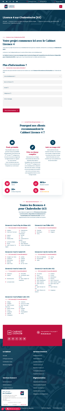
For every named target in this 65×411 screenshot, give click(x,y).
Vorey (22, 313)
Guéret (9, 275)
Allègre (9, 302)
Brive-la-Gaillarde (41, 257)
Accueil (5, 21)
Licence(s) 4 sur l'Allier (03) (44, 225)
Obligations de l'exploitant (40, 394)
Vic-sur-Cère (24, 263)
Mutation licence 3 (38, 367)
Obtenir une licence (38, 387)
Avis (41, 191)
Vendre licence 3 (38, 364)
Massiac (23, 260)
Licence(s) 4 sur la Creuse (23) (15, 269)
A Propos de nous (8, 358)
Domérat (52, 230)
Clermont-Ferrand (12, 232)
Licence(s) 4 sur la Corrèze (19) (45, 252)
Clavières (9, 258)
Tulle (51, 258)
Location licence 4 (8, 387)
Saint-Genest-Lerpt (55, 282)
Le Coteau (39, 273)
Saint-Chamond (54, 280)
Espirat (9, 235)
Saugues (23, 308)
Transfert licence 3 (38, 373)
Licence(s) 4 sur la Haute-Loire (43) (17, 297)
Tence (8, 310)
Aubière (9, 230)
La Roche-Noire (11, 242)
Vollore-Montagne (25, 245)
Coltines (23, 258)
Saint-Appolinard (41, 280)
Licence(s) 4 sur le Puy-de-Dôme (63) (18, 225)
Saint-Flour (10, 263)
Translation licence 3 (39, 370)
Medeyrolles (10, 238)
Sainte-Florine (10, 308)
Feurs (38, 275)
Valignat (52, 232)
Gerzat (22, 235)
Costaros (23, 302)
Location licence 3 (38, 361)
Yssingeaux (10, 315)
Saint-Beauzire (24, 243)
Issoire (8, 237)
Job (22, 237)
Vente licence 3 (37, 358)
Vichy (38, 233)
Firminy (52, 275)
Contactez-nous (32, 1)
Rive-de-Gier (40, 278)
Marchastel (10, 260)
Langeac (9, 303)
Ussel (38, 260)
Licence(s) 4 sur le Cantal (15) (15, 252)
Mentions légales (7, 364)
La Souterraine (10, 282)
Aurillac (22, 257)
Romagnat (23, 242)
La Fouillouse (40, 277)
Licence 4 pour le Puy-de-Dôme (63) (49, 21)
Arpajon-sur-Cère (11, 257)
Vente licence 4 (7, 384)
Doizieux (52, 273)
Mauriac (9, 262)
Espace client (59, 1)
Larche (52, 257)
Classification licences (39, 384)
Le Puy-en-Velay (25, 303)
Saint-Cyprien (40, 282)
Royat (8, 243)
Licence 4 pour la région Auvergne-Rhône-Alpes (22, 21)
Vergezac (9, 312)
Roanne (52, 278)
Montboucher (10, 278)
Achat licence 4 (7, 381)
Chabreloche (24, 230)
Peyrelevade (40, 258)
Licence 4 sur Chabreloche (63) (12, 23)
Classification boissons (39, 381)
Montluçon (39, 232)
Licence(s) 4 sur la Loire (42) (45, 269)
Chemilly (39, 230)
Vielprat (9, 313)
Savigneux (52, 290)
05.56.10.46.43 (43, 1)
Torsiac (22, 310)
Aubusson (9, 273)
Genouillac (23, 273)
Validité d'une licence (39, 391)
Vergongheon (24, 312)
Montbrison (53, 277)
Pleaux (22, 262)
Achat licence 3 (37, 355)
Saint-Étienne (53, 287)
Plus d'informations (10, 110)
